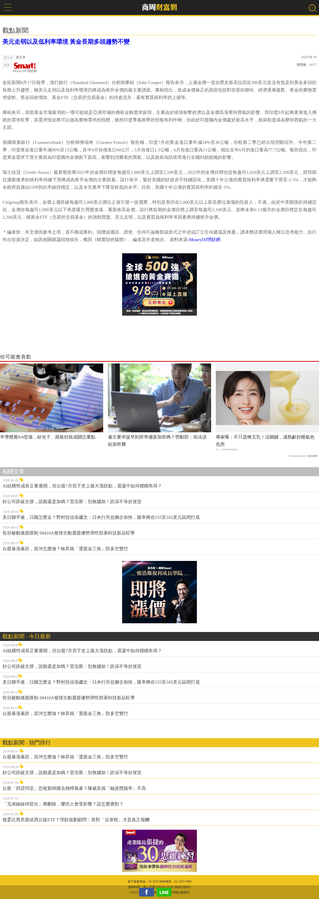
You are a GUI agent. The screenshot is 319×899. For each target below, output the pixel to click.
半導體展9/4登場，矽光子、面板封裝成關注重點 (47, 437)
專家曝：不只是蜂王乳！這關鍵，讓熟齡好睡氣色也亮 (265, 441)
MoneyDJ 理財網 (25, 71)
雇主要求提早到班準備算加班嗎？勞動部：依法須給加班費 (157, 441)
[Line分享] (165, 892)
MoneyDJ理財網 (204, 239)
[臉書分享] (148, 892)
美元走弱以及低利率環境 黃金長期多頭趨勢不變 (66, 41)
